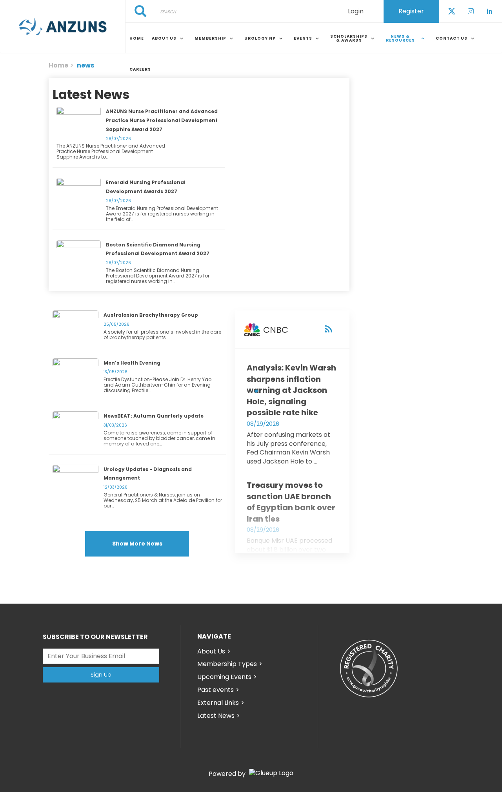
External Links (218, 702)
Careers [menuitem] (140, 69)
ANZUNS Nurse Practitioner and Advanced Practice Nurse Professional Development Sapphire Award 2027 (162, 120)
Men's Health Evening (132, 363)
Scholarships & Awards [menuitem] (348, 38)
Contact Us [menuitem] (451, 38)
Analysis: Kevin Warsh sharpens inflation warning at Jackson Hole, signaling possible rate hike (291, 390)
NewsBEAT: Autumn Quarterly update (154, 415)
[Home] (62, 26)
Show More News (137, 543)
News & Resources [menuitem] (400, 38)
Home (58, 65)
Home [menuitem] (136, 38)
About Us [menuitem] (164, 38)
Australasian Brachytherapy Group (151, 315)
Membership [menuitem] (210, 38)
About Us (211, 651)
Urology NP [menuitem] (260, 38)
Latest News (216, 715)
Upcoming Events (224, 676)
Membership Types (227, 663)
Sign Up (101, 675)
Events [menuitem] (303, 38)
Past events (215, 689)
